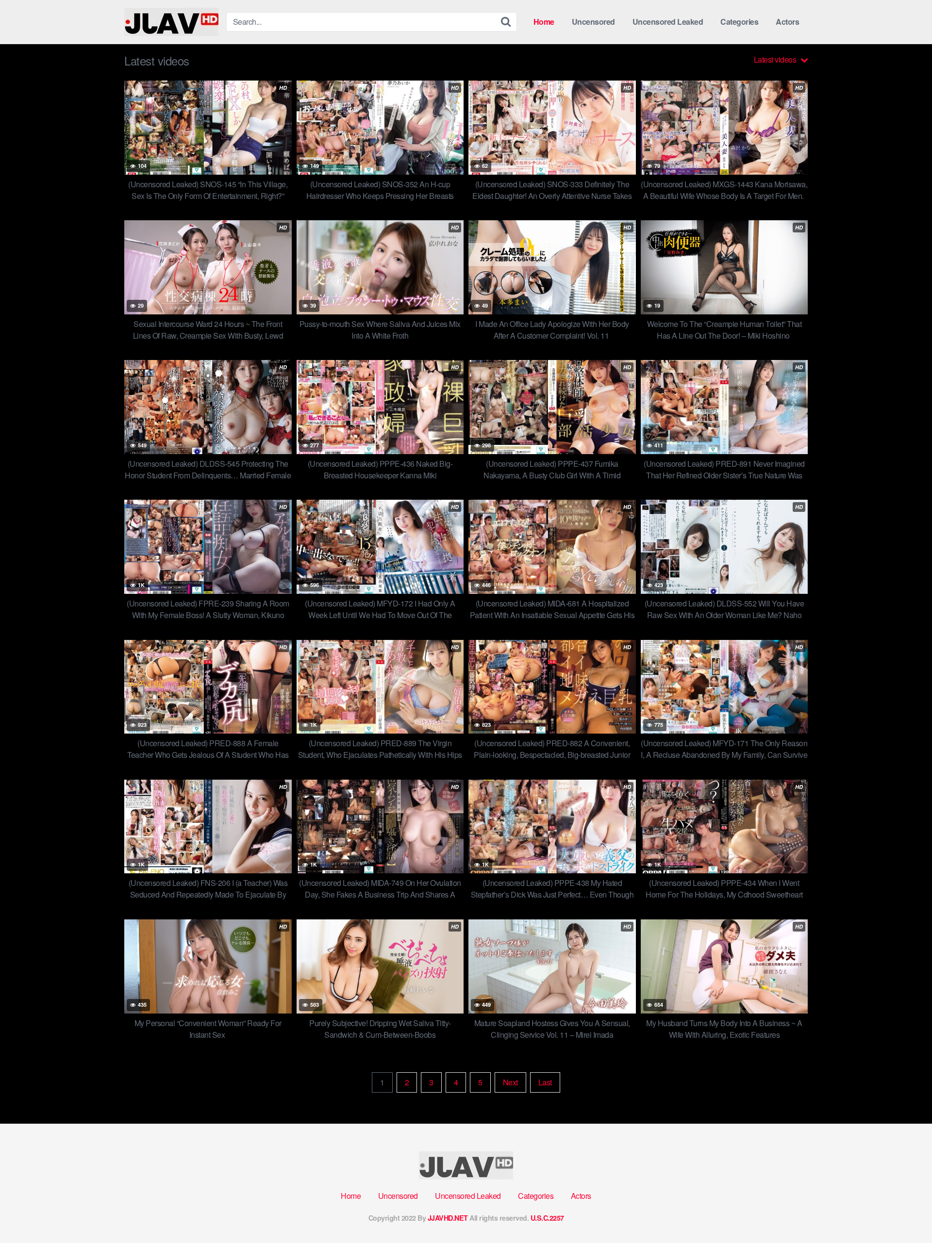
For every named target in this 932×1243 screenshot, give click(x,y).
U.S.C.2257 (547, 1218)
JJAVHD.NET (448, 1218)
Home (543, 21)
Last (545, 1082)
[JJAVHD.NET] (171, 22)
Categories (739, 21)
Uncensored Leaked (667, 21)
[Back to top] (905, 1212)
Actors (787, 21)
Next (510, 1082)
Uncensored (593, 21)
